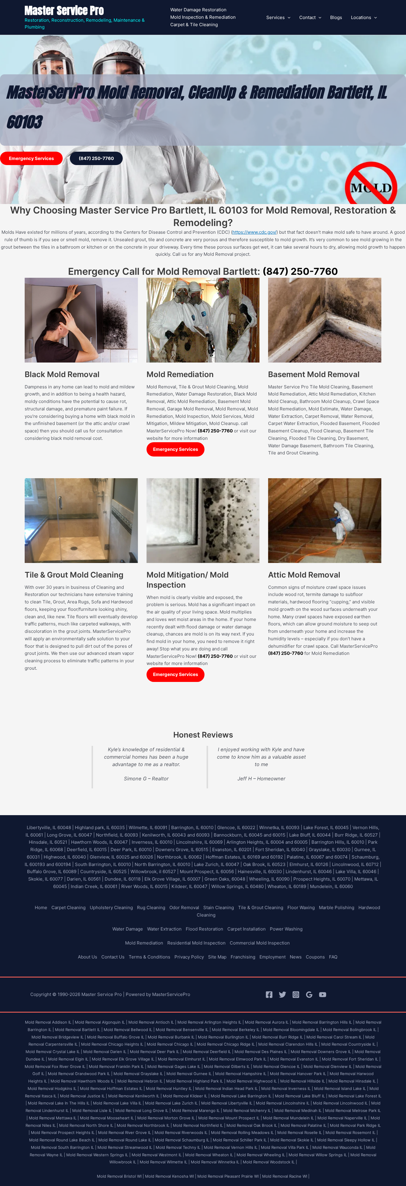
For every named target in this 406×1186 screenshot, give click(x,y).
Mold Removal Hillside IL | (303, 1081)
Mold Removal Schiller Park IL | (241, 1140)
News (296, 957)
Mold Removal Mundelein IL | (289, 1118)
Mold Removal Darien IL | (106, 1051)
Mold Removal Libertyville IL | (228, 1103)
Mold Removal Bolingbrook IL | (351, 1029)
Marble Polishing (336, 907)
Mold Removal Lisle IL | (93, 1110)
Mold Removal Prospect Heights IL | (64, 1132)
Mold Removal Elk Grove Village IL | (124, 1059)
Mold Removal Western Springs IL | (98, 1154)
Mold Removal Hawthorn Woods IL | (83, 1081)
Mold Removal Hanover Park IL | (299, 1073)
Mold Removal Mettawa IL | (54, 1118)
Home (41, 907)
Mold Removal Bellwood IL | (129, 1029)
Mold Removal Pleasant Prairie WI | (229, 1176)
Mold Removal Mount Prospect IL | (230, 1118)
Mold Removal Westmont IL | (158, 1154)
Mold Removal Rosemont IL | (351, 1132)
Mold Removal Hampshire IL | (242, 1073)
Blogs (336, 17)
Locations (361, 17)
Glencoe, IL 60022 (236, 827)
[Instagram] (296, 994)
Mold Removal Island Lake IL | (341, 1088)
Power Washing (286, 929)
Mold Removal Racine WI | (285, 1176)
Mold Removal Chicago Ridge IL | (227, 1044)
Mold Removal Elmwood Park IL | (239, 1059)
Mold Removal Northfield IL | (199, 1125)
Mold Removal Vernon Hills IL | (232, 1147)
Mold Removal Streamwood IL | (126, 1147)
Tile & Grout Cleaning (260, 907)
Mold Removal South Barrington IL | (63, 1147)
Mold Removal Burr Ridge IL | (278, 1037)
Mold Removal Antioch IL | (152, 1022)
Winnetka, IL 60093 (279, 827)
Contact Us (113, 957)
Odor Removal (184, 907)
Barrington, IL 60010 (192, 827)
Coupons (315, 957)
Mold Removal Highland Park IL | (195, 1081)
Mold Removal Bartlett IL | (79, 1029)
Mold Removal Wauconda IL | (338, 1147)
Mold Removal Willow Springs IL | (319, 1154)
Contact (307, 17)
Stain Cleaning (218, 907)
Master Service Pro (64, 10)
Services (275, 17)
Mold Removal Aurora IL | (268, 1022)
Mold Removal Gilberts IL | (228, 1066)
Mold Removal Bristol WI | (120, 1176)
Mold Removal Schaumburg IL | (183, 1140)
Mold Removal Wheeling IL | (262, 1154)
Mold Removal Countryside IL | (349, 1044)
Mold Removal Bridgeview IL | (59, 1037)
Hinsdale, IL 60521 (48, 842)
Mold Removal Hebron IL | (141, 1081)
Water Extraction (164, 929)
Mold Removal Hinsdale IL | (353, 1081)
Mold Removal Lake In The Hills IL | (60, 1103)
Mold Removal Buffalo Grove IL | (117, 1037)
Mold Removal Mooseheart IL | (108, 1118)
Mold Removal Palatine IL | (305, 1125)
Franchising (243, 957)
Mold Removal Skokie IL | (293, 1140)
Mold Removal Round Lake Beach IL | (63, 1140)
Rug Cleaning (151, 907)
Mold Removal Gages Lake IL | (175, 1066)
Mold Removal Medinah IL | (299, 1110)
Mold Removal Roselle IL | (300, 1132)
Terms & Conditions (149, 957)
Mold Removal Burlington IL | (224, 1037)
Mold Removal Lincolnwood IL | (341, 1103)
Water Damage (127, 929)
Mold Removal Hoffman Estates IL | (112, 1088)
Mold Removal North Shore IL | (87, 1125)
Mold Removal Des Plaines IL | (262, 1051)
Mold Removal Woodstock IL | (270, 1162)
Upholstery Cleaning (111, 907)
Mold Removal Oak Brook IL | (252, 1125)
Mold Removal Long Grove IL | (143, 1110)
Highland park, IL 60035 (100, 827)
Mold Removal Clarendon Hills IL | (289, 1044)
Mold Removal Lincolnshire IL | (284, 1103)
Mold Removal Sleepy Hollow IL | (347, 1140)
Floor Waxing (301, 907)
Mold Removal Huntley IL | (170, 1088)
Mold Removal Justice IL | (83, 1096)
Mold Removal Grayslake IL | (139, 1073)
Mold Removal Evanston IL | (295, 1059)
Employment (272, 957)
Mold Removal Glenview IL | (328, 1066)
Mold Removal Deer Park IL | (156, 1051)
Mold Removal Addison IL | (49, 1022)
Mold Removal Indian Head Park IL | (227, 1088)
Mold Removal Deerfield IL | (208, 1051)
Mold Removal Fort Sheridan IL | (351, 1059)
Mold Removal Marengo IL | (197, 1110)
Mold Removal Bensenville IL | (183, 1029)
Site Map (217, 957)
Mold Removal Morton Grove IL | (167, 1118)
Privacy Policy (189, 957)
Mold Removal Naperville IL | (343, 1118)
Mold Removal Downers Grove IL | (322, 1051)
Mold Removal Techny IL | (179, 1147)
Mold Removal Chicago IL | (171, 1044)
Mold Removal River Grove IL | (125, 1132)
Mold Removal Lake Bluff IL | (301, 1096)
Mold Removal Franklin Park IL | (117, 1066)
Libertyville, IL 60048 (49, 827)
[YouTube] (322, 994)
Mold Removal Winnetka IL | (216, 1162)
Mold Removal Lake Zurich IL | (172, 1103)
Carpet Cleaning (68, 907)
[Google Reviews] (309, 994)
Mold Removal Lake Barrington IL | (242, 1096)
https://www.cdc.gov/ (254, 232)
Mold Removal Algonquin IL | (101, 1022)
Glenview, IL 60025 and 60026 (121, 857)
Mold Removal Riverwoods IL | (182, 1132)
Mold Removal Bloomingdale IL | (292, 1029)
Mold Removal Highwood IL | (252, 1081)
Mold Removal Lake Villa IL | (118, 1103)
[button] (287, 17)
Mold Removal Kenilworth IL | (135, 1096)
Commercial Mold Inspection (260, 943)
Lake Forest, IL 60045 (326, 827)
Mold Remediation (144, 943)
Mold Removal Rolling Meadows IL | (243, 1132)
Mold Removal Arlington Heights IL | (210, 1022)
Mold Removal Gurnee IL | (190, 1073)
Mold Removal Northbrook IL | (144, 1125)
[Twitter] (282, 994)
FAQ (333, 957)
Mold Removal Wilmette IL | (165, 1162)
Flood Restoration (204, 929)
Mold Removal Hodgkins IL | (53, 1088)
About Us (87, 957)
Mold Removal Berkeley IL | (237, 1029)
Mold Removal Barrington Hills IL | (323, 1022)
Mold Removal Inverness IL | (287, 1088)
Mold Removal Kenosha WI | (170, 1176)
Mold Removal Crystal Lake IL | (54, 1051)
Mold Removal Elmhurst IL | (183, 1059)
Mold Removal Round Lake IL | (126, 1140)
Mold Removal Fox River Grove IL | (56, 1066)
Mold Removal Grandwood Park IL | (80, 1073)
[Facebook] (269, 994)
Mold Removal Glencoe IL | (277, 1066)
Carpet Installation (246, 929)
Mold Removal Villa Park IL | (286, 1147)
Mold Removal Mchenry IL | (248, 1110)
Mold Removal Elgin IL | (69, 1059)
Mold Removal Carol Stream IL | (335, 1037)
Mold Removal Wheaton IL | (210, 1154)
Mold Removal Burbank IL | (172, 1037)
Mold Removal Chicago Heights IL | (113, 1044)
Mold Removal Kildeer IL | (186, 1096)
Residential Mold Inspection (196, 943)
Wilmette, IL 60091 (148, 827)
